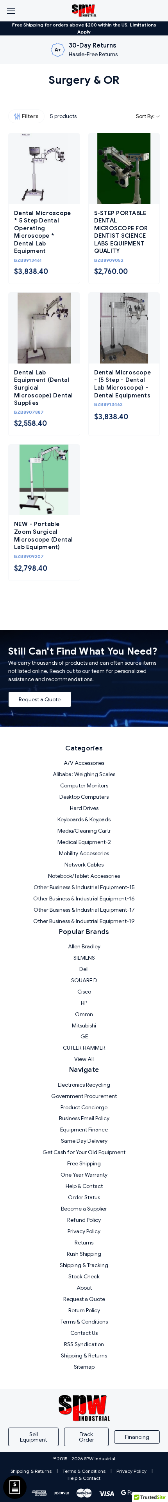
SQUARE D (84, 980)
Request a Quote (40, 699)
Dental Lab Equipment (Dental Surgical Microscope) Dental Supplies (43, 387)
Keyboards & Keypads (84, 819)
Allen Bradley (84, 946)
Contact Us (84, 1332)
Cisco (84, 991)
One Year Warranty (84, 1174)
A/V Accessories (84, 762)
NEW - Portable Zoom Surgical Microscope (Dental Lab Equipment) (43, 536)
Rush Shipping (84, 1253)
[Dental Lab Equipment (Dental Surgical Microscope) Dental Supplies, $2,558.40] (44, 328)
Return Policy (84, 1310)
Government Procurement (84, 1096)
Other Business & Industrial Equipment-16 (84, 898)
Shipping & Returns (84, 1355)
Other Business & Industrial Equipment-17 (84, 909)
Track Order (86, 1437)
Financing (137, 1436)
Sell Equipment (33, 1437)
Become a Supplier (84, 1208)
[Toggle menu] (10, 10)
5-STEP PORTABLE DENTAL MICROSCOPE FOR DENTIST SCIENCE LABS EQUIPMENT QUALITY (121, 232)
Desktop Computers (84, 796)
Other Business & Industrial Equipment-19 (84, 921)
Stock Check (84, 1276)
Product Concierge (84, 1107)
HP (84, 1002)
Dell (84, 969)
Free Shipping (84, 1163)
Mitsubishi (84, 1025)
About (84, 1287)
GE (84, 1036)
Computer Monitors (84, 785)
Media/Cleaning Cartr (84, 830)
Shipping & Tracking (84, 1265)
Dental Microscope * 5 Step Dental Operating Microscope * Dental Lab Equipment (42, 232)
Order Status (84, 1197)
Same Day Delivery (84, 1140)
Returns (84, 1242)
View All (84, 1059)
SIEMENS (84, 957)
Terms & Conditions (84, 1321)
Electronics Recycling (84, 1084)
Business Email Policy (84, 1118)
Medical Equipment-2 (84, 841)
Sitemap (84, 1366)
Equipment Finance (84, 1129)
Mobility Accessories (84, 853)
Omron (84, 1014)
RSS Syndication (84, 1344)
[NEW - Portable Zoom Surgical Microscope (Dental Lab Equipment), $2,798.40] (44, 480)
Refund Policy (84, 1219)
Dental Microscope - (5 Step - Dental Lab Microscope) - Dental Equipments (122, 384)
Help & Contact (84, 1186)
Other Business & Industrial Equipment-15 (84, 887)
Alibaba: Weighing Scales (84, 774)
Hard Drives (84, 808)
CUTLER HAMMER (84, 1047)
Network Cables (84, 864)
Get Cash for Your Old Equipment (84, 1152)
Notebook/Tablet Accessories (84, 875)
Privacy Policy (84, 1231)
